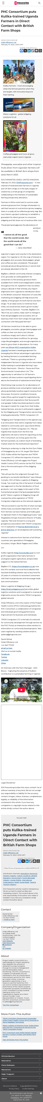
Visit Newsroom (9, 943)
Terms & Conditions (10, 1086)
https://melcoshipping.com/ (13, 589)
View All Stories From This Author (15, 1040)
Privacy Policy (14, 1088)
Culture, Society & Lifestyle (27, 876)
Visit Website (8, 941)
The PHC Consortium (11, 1005)
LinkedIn (4, 660)
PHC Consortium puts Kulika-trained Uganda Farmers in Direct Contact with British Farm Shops (19, 1034)
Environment (16, 878)
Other (3, 663)
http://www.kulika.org (24, 553)
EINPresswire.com (24, 183)
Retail (17, 882)
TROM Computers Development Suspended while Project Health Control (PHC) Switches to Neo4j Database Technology (21, 1020)
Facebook (5, 654)
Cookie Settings (28, 1088)
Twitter (4, 657)
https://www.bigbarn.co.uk (23, 567)
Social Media (24, 882)
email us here (6, 648)
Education (7, 878)
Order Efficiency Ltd (8, 42)
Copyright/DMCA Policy (28, 1086)
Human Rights (15, 880)
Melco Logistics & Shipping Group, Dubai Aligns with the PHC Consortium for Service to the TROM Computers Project (21, 1027)
